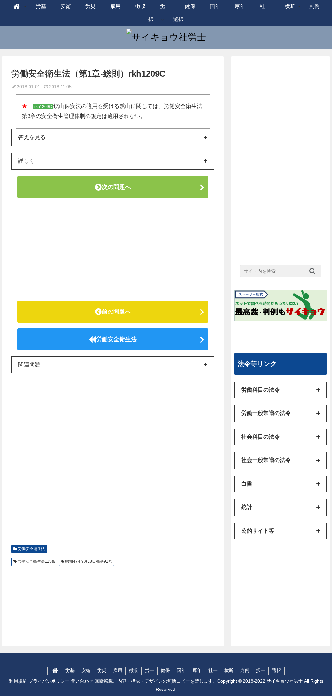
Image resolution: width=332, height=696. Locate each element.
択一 (260, 670)
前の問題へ (116, 311)
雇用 (117, 670)
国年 (181, 670)
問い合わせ (82, 681)
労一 (149, 670)
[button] (314, 271)
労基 (70, 670)
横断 (228, 670)
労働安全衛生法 (116, 339)
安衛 (85, 670)
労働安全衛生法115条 (36, 561)
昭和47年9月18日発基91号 (88, 561)
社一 (213, 670)
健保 (165, 670)
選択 (276, 670)
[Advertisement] (112, 249)
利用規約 (18, 681)
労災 (101, 670)
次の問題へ (116, 187)
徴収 (133, 670)
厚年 (197, 670)
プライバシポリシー (49, 681)
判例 (244, 670)
